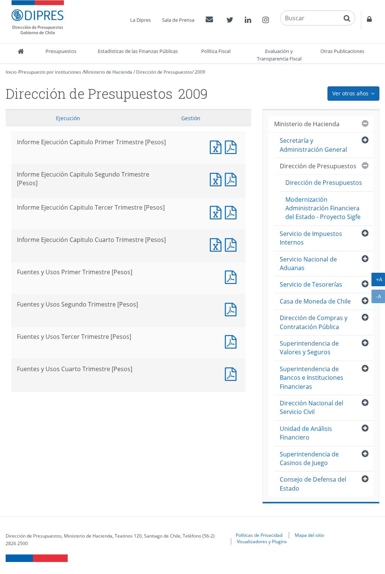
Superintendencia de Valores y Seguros (309, 347)
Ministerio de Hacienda (108, 72)
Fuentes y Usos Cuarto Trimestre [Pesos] (232, 373)
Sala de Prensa (178, 20)
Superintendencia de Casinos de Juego (309, 458)
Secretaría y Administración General (313, 144)
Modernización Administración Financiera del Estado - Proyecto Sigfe (323, 208)
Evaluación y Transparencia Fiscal (279, 55)
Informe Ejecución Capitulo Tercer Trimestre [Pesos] (217, 211)
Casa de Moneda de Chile (315, 301)
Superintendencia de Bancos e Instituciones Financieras (311, 378)
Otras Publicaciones (342, 51)
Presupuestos (60, 51)
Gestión (190, 118)
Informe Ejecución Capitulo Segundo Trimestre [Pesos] (217, 178)
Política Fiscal (215, 51)
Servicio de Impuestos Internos (311, 238)
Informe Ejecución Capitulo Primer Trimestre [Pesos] (217, 146)
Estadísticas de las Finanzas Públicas (138, 51)
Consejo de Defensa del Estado (313, 483)
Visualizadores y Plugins (262, 541)
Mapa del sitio (309, 535)
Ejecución (68, 118)
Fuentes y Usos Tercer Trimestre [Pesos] (232, 340)
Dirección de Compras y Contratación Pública (313, 322)
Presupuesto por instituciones (50, 72)
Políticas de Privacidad (259, 535)
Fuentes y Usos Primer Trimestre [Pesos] (232, 276)
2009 (200, 72)
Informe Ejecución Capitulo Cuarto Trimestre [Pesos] (217, 244)
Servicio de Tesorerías (311, 284)
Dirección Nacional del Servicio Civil (311, 407)
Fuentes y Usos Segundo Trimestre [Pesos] (232, 308)
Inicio (11, 72)
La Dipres (140, 20)
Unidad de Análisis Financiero (306, 432)
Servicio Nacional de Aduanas (308, 263)
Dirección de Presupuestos (164, 72)
